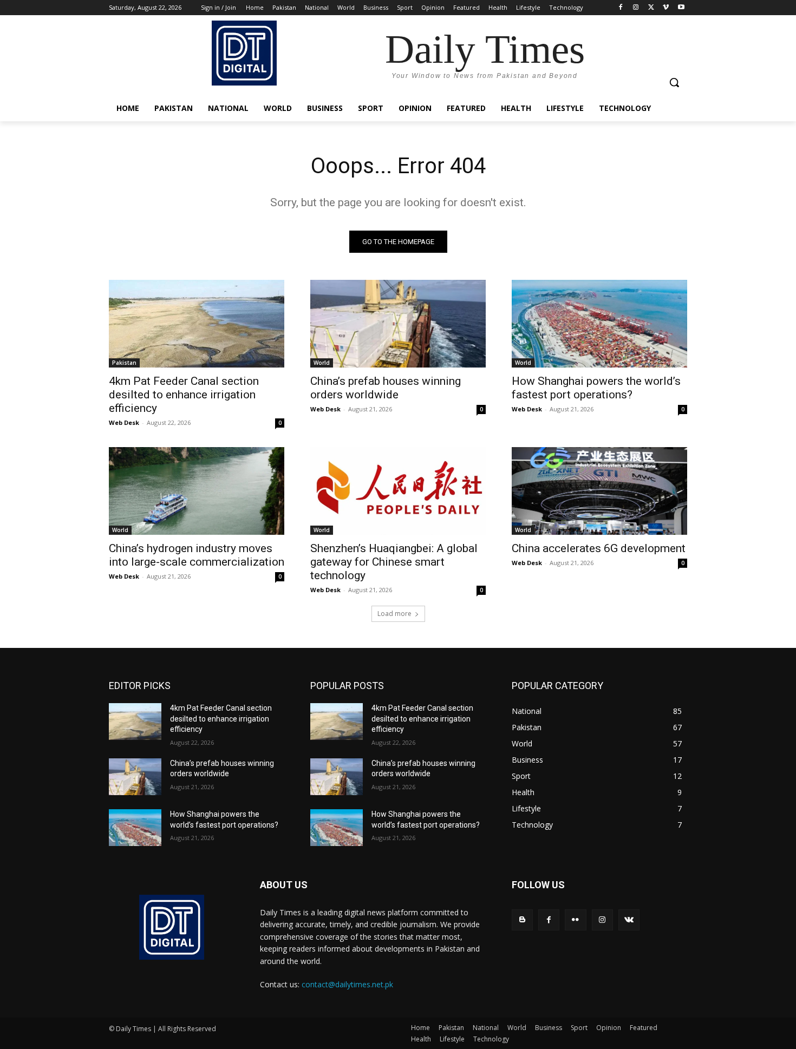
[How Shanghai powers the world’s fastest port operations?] (599, 324)
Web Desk (124, 422)
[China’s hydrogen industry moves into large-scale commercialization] (196, 491)
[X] (651, 8)
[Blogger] (522, 919)
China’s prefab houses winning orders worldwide (385, 388)
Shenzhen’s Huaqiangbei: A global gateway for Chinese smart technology (394, 562)
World (322, 362)
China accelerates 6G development (599, 548)
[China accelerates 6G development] (599, 491)
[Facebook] (621, 8)
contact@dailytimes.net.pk (347, 984)
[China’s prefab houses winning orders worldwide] (398, 324)
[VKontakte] (629, 919)
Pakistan (124, 362)
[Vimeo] (666, 8)
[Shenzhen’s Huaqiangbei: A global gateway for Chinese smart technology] (398, 491)
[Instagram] (636, 8)
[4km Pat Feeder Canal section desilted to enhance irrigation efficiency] (196, 324)
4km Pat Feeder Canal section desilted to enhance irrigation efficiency (184, 395)
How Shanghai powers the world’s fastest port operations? (596, 388)
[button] (674, 82)
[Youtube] (681, 8)
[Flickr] (575, 919)
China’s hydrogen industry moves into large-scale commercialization (196, 555)
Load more (394, 613)
